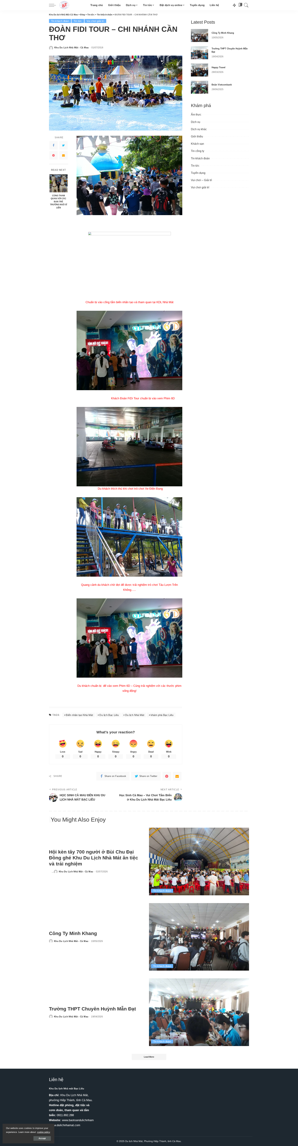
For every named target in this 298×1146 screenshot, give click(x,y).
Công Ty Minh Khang (223, 33)
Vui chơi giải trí (95, 21)
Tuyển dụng (198, 172)
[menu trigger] (54, 5)
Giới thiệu (197, 136)
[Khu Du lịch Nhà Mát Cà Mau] (72, 5)
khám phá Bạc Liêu (162, 715)
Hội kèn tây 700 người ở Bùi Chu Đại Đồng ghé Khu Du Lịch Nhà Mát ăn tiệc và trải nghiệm (93, 857)
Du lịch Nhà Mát (134, 715)
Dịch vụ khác (199, 129)
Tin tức (78, 21)
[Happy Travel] (199, 70)
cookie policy (43, 1132)
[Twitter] (63, 145)
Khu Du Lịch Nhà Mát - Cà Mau (71, 47)
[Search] (246, 5)
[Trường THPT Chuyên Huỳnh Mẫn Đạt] (199, 52)
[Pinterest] (53, 155)
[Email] (63, 155)
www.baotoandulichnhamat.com (82, 1120)
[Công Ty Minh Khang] (199, 35)
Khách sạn (197, 143)
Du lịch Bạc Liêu (109, 715)
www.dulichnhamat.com (65, 1125)
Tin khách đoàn (60, 21)
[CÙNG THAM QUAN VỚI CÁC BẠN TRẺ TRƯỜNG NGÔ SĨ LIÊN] (58, 183)
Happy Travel (218, 67)
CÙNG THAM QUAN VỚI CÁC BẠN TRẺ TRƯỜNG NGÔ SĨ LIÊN (58, 201)
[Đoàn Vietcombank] (199, 87)
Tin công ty (197, 151)
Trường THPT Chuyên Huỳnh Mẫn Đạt (92, 1009)
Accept (42, 1138)
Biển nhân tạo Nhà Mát (79, 715)
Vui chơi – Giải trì (201, 180)
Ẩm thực (196, 114)
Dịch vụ (195, 122)
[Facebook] (53, 145)
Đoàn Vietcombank (222, 84)
